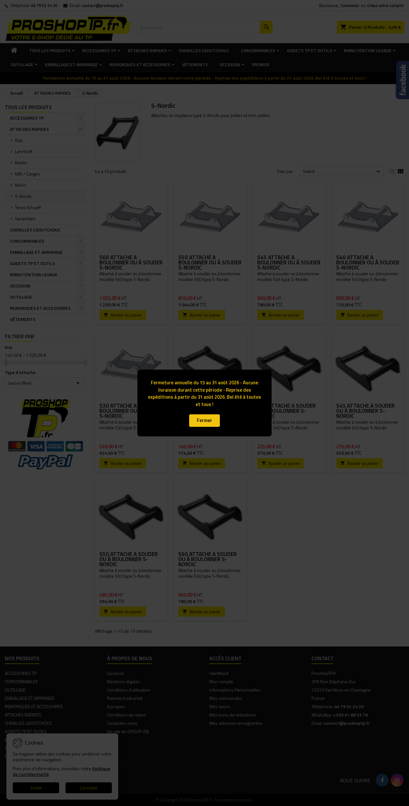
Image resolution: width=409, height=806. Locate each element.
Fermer (204, 420)
